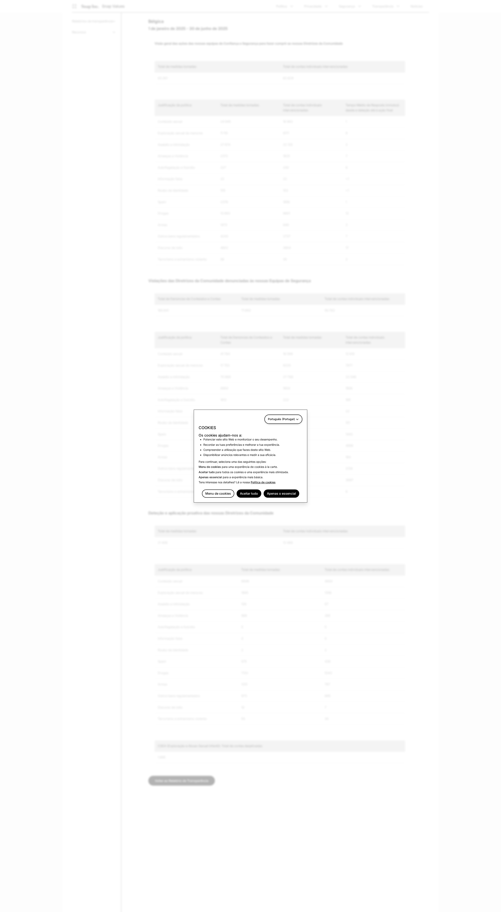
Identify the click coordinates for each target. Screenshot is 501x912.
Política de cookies (263, 482)
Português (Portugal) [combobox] (281, 419)
